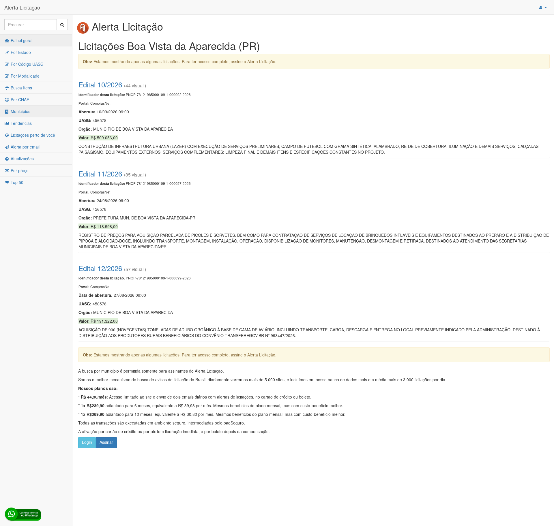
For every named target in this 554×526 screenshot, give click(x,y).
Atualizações (22, 158)
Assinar (106, 442)
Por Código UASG (27, 64)
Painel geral (21, 40)
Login (87, 442)
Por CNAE (19, 99)
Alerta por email (25, 147)
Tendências (21, 123)
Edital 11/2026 (100, 173)
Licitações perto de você (32, 135)
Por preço (19, 170)
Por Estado (20, 52)
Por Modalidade (25, 76)
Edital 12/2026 (100, 268)
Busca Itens (21, 88)
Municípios (20, 111)
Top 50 (16, 182)
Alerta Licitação (22, 7)
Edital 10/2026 (100, 84)
